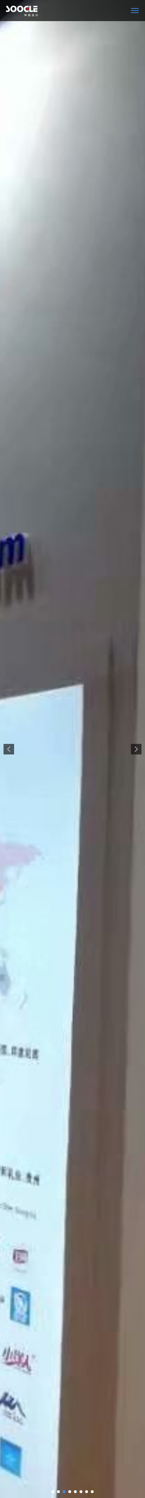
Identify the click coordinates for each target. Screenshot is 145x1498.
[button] (52, 1491)
